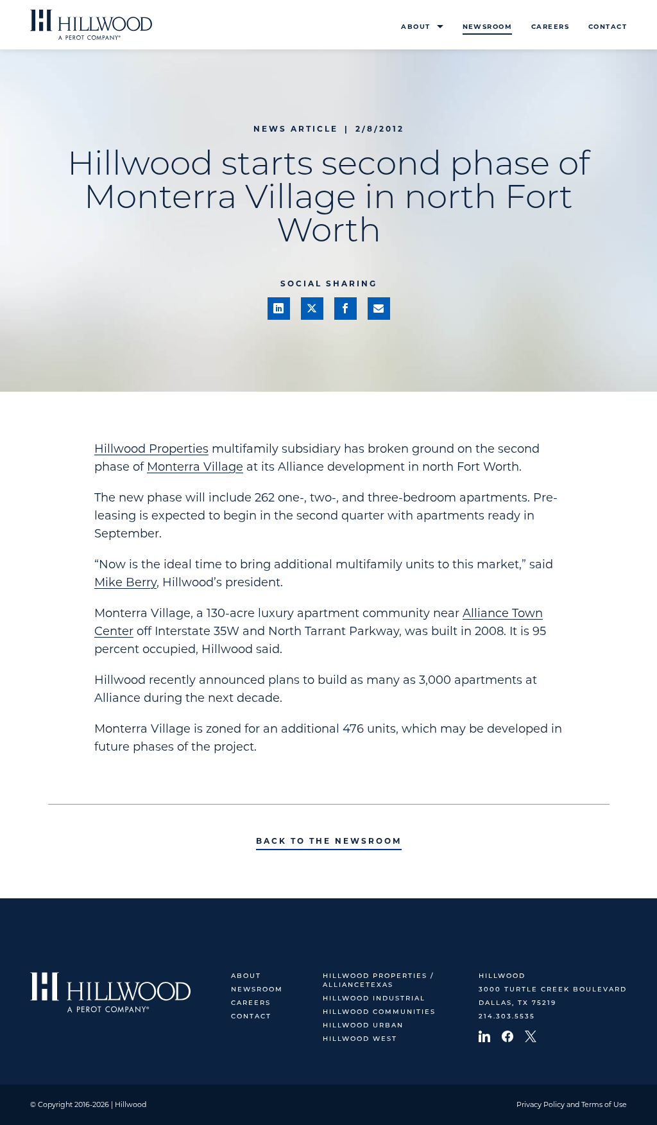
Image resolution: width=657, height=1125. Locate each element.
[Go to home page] (91, 25)
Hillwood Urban (363, 1025)
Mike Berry (125, 582)
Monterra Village (195, 467)
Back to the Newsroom (329, 841)
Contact (607, 26)
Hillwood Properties (151, 449)
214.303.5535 (507, 1016)
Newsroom (487, 26)
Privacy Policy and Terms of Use (571, 1104)
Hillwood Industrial (374, 998)
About (415, 26)
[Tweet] (312, 308)
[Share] (279, 308)
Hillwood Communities (379, 1012)
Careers (550, 26)
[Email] (379, 308)
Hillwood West (360, 1039)
